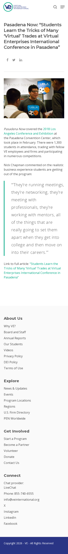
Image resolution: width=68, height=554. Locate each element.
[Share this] (8, 59)
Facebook (10, 524)
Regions (9, 406)
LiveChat (10, 487)
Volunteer (11, 451)
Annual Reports (15, 338)
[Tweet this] (14, 59)
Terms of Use (13, 368)
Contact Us (11, 463)
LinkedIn (10, 518)
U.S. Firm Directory (17, 412)
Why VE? (10, 326)
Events (8, 394)
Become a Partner (16, 445)
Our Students (13, 344)
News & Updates (15, 388)
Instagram (11, 512)
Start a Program (15, 439)
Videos (8, 350)
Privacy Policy (13, 356)
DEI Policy (11, 362)
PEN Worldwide (15, 418)
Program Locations (17, 400)
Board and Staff (15, 332)
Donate (9, 457)
